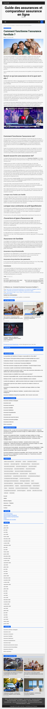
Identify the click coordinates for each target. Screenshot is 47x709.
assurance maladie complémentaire (23, 471)
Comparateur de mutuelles (10, 519)
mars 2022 (6, 619)
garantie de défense (8, 485)
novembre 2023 (7, 580)
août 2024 (6, 564)
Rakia (5, 37)
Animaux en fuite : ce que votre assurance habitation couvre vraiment (20, 378)
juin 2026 (5, 530)
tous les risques (10, 269)
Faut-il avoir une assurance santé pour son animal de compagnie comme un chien (34, 281)
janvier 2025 (6, 554)
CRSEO (5, 498)
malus (5, 488)
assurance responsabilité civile (11, 473)
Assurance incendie (30, 468)
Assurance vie (9, 276)
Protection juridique (34, 488)
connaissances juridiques (34, 476)
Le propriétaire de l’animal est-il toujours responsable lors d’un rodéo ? (20, 356)
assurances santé (22, 179)
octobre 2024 (6, 560)
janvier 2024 (6, 575)
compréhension (7, 476)
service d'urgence (21, 490)
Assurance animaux (25, 464)
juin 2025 (5, 547)
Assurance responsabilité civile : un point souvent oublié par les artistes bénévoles (23, 376)
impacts (17, 485)
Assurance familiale (7, 28)
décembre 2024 (7, 556)
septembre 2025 (7, 545)
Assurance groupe (8, 468)
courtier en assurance (25, 478)
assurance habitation (19, 468)
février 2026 (6, 536)
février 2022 (6, 621)
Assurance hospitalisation (10, 412)
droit (32, 481)
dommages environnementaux (11, 481)
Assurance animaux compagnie (11, 400)
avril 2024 (6, 573)
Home (6, 699)
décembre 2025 (7, 538)
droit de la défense (8, 483)
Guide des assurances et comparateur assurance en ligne (23, 11)
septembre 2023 (7, 584)
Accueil (5, 496)
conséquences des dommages (11, 478)
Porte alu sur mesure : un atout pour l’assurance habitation (17, 363)
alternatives (18, 461)
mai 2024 (5, 571)
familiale (18, 178)
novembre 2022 (7, 601)
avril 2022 (6, 617)
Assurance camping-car (21, 466)
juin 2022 (5, 612)
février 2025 (6, 551)
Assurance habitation (8, 410)
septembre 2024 (7, 562)
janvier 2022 (6, 623)
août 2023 (6, 586)
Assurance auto (7, 403)
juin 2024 (5, 569)
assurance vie (21, 80)
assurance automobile (9, 466)
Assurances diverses (9, 421)
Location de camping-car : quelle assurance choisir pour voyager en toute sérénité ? (23, 381)
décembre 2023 (7, 577)
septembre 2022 (7, 606)
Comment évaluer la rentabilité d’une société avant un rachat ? (18, 374)
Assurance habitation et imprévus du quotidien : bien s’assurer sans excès (21, 395)
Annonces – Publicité (8, 503)
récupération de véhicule (10, 490)
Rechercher (7, 347)
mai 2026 (5, 532)
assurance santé (24, 473)
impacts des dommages (26, 485)
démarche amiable (19, 483)
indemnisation (36, 485)
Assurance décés (32, 466)
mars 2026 (6, 534)
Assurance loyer (7, 414)
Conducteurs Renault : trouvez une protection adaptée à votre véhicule (20, 360)
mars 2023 (6, 597)
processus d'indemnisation (22, 488)
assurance (22, 143)
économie (12, 493)
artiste (24, 461)
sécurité (29, 490)
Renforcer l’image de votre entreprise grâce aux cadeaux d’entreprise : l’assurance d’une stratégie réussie (23, 438)
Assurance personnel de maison (11, 417)
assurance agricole (15, 464)
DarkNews (27, 706)
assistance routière (32, 461)
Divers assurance (8, 424)
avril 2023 (6, 595)
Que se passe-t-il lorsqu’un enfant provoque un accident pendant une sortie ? (13, 308)
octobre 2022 (6, 604)
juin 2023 (5, 591)
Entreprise (27, 483)
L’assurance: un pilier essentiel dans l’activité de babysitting (33, 308)
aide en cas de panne (9, 461)
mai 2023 (5, 593)
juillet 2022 (6, 610)
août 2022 (6, 608)
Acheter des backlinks (41, 21)
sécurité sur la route (37, 490)
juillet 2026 (6, 527)
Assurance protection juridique (11, 419)
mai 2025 (5, 549)
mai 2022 (5, 614)
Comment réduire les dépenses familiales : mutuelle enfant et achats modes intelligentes (13, 329)
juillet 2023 (6, 588)
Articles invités (7, 505)
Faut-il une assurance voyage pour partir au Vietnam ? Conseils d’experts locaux (22, 365)
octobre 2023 (6, 582)
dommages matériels (25, 481)
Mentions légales (8, 500)
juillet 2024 (6, 567)
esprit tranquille (35, 483)
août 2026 (6, 525)
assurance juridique (8, 471)
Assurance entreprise (9, 405)
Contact (5, 507)
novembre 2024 (7, 558)
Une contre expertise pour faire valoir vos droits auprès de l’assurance (13, 280)
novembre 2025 (7, 540)
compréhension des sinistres (19, 476)
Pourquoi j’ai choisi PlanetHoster (11, 344)
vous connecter (12, 297)
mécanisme (11, 488)
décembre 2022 (7, 599)
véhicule (6, 493)
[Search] (38, 22)
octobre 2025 (6, 543)
